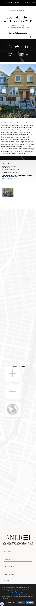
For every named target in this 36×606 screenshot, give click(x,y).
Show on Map (19, 366)
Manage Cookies (10, 602)
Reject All (21, 602)
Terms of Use (25, 593)
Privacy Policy (15, 593)
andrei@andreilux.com (8, 178)
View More (5, 180)
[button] (2, 604)
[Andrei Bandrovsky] (18, 2)
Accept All (30, 602)
